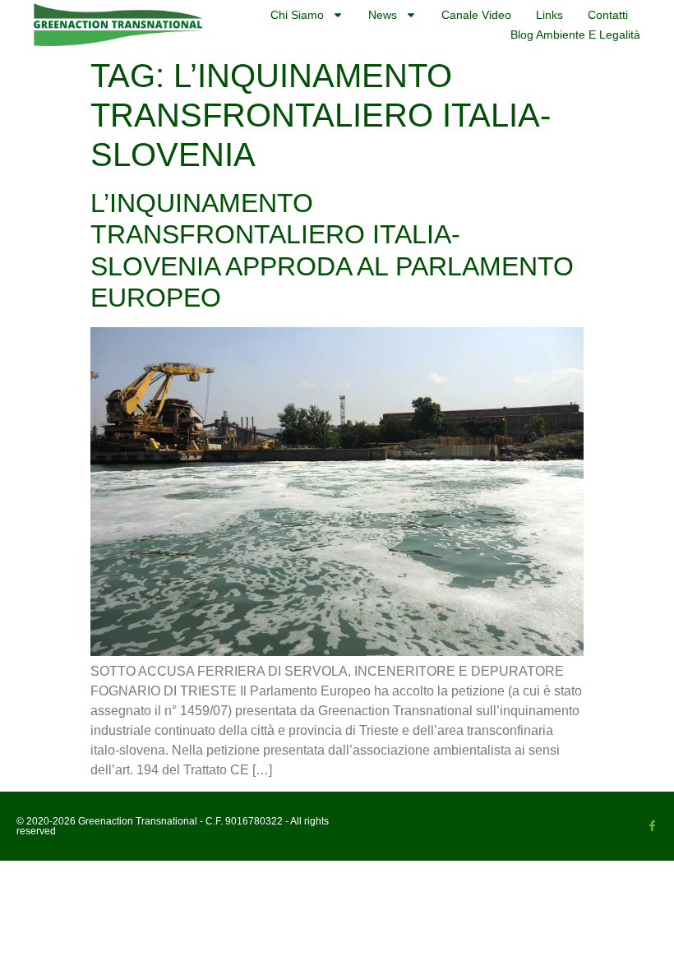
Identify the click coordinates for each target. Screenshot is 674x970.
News (382, 14)
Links (549, 14)
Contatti (608, 14)
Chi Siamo (297, 14)
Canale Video (476, 14)
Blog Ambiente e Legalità (575, 34)
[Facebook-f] (652, 825)
